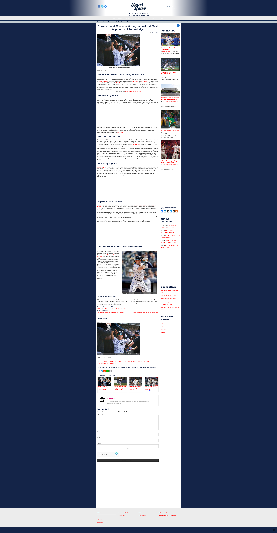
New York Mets (150, 78)
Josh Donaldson (101, 363)
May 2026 (163, 332)
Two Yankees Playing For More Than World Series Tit (135, 388)
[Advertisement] (128, 115)
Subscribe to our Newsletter (170, 8)
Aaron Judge (104, 361)
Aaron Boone (136, 144)
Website (99, 443)
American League (112, 21)
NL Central (153, 18)
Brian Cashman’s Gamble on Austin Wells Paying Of (150, 388)
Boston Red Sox (140, 78)
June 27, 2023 (155, 35)
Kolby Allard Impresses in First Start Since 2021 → (146, 312)
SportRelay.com (142, 530)
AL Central (129, 18)
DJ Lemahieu (145, 205)
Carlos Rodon (121, 99)
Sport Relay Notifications (133, 91)
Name (99, 431)
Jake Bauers (108, 254)
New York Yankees (125, 21)
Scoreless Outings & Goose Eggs (167, 515)
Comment (100, 414)
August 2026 (164, 323)
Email (99, 437)
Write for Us (170, 6)
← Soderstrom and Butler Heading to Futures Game (110, 312)
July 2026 (163, 326)
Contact (99, 519)
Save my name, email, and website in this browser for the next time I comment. (117, 450)
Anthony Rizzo (138, 205)
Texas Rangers (119, 82)
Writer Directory (142, 515)
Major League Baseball (102, 21)
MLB (114, 18)
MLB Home (100, 513)
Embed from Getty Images (102, 322)
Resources (100, 522)
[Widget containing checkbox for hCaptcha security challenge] (108, 454)
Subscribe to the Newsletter (166, 513)
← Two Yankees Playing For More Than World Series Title (112, 308)
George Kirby (144, 81)
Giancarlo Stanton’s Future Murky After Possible (119, 388)
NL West (161, 18)
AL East (120, 18)
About (99, 516)
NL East (145, 18)
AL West (137, 18)
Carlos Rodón (120, 361)
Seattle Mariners (103, 81)
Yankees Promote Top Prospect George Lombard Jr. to (104, 388)
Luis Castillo (135, 81)
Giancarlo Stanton (137, 361)
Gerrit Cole (120, 132)
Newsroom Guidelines (123, 513)
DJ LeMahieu (128, 361)
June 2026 (163, 329)
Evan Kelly (155, 33)
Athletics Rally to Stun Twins (168, 295)
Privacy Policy (121, 515)
